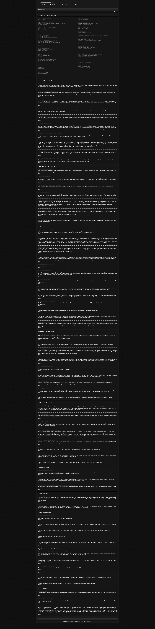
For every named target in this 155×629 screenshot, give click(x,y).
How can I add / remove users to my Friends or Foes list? (89, 40)
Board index (42, 9)
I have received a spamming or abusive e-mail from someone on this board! (93, 35)
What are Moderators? (82, 20)
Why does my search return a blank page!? (86, 47)
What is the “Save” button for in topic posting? (47, 59)
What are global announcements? (44, 71)
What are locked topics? (42, 74)
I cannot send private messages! (84, 32)
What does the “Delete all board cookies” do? (47, 30)
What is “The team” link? (83, 28)
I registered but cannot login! (43, 25)
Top (40, 88)
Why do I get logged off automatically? (45, 22)
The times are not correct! (43, 36)
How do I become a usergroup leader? (85, 24)
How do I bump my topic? (43, 61)
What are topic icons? (42, 76)
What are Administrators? (83, 19)
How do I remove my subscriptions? (85, 56)
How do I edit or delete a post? (44, 48)
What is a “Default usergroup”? (84, 27)
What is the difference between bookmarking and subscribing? (90, 54)
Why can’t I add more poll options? (44, 51)
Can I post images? (42, 69)
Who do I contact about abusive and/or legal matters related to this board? (92, 68)
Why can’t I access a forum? (43, 54)
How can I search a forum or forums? (85, 44)
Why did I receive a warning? (43, 56)
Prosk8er (89, 621)
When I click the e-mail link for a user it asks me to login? (49, 42)
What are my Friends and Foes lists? (85, 39)
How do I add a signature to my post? (45, 49)
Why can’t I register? (42, 29)
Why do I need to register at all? (44, 20)
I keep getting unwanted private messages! (86, 33)
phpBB (68, 621)
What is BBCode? (41, 66)
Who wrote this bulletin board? (84, 66)
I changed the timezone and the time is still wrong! (47, 37)
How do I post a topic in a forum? (44, 46)
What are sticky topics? (42, 73)
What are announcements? (43, 72)
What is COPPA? (41, 28)
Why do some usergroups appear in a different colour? (89, 25)
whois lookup (50, 608)
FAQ (116, 11)
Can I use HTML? (41, 67)
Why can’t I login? (41, 19)
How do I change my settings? (44, 35)
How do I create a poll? (42, 50)
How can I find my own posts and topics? (86, 49)
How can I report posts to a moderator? (45, 58)
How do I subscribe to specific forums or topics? (87, 55)
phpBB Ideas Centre (96, 600)
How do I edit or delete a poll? (43, 53)
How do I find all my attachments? (84, 62)
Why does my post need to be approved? (46, 60)
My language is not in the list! (43, 38)
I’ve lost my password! (42, 24)
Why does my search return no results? (86, 46)
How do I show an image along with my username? (48, 40)
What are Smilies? (41, 68)
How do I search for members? (84, 48)
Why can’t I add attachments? (44, 55)
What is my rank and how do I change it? (46, 41)
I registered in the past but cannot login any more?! (48, 27)
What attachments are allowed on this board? (87, 60)
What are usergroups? (82, 22)
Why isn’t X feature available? (84, 67)
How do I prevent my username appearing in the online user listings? (51, 23)
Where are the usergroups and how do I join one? (88, 23)
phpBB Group (74, 592)
